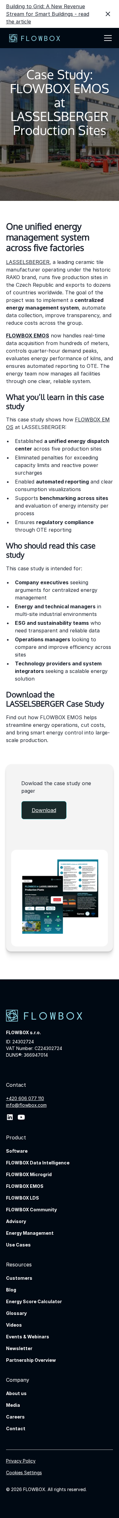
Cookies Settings (24, 1472)
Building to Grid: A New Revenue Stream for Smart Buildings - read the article (47, 14)
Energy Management (30, 1233)
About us (16, 1393)
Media (13, 1405)
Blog (11, 1289)
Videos (14, 1325)
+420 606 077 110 (25, 1098)
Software (17, 1151)
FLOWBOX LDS (22, 1198)
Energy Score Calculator (34, 1301)
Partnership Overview (31, 1360)
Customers (19, 1278)
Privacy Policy (21, 1461)
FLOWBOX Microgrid (29, 1174)
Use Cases (18, 1244)
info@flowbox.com (26, 1105)
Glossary (16, 1313)
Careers (15, 1416)
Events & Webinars (27, 1336)
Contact (15, 1428)
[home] (33, 38)
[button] (106, 38)
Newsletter (19, 1348)
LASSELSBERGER (28, 262)
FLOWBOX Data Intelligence (37, 1162)
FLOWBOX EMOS (24, 1186)
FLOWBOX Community (31, 1209)
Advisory (16, 1221)
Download (44, 810)
